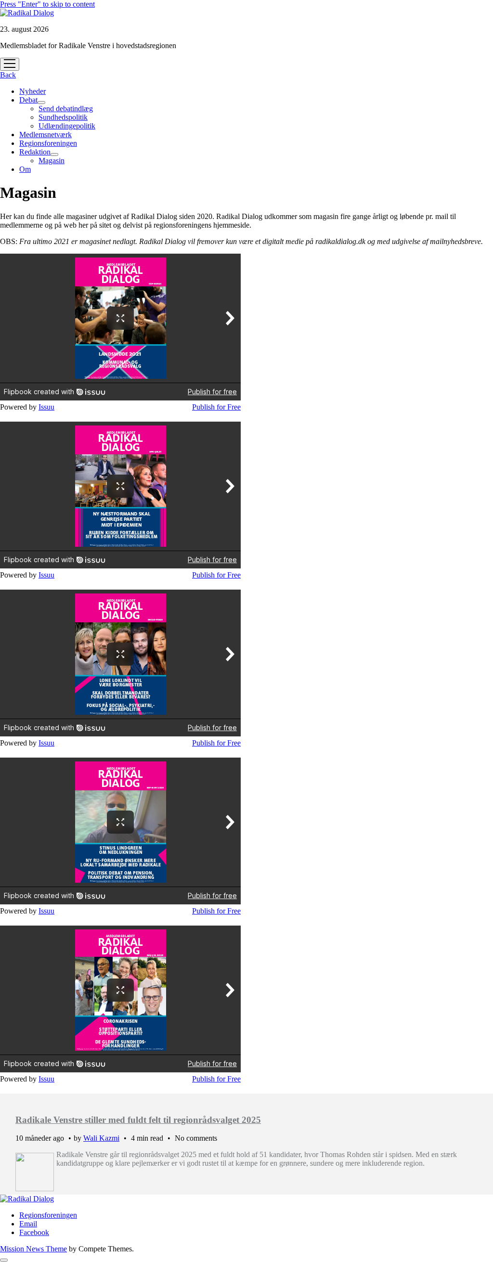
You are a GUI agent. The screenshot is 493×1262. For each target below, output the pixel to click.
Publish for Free (216, 407)
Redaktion (35, 152)
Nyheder (32, 91)
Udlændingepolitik (67, 126)
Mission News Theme (33, 1249)
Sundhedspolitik (63, 117)
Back (8, 75)
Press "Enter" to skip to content (47, 4)
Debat (28, 100)
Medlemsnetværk (45, 134)
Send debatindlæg (66, 108)
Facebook (34, 1232)
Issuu (46, 407)
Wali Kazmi (101, 1138)
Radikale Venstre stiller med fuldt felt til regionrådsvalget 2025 (138, 1120)
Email (28, 1224)
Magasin (52, 160)
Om (25, 169)
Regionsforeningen (48, 143)
